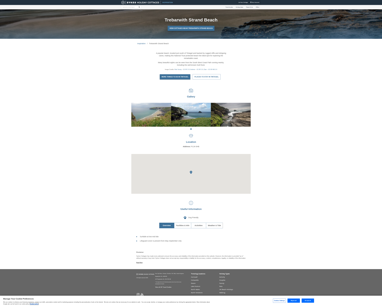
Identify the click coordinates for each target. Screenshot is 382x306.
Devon (193, 283)
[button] (191, 172)
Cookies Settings (279, 300)
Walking (222, 293)
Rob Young (177, 69)
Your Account (255, 2)
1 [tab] (191, 129)
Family (221, 283)
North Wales (195, 289)
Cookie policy (34, 304)
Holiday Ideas (239, 7)
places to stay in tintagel (206, 77)
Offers (257, 7)
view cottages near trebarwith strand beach (191, 28)
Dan (205, 69)
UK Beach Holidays (226, 289)
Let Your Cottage (243, 2)
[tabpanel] (151, 115)
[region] (191, 301)
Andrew (192, 69)
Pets (220, 286)
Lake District (195, 286)
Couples (222, 280)
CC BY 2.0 (186, 69)
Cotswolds (195, 280)
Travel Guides (229, 7)
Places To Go (249, 7)
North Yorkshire (196, 293)
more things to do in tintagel (175, 77)
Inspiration (141, 44)
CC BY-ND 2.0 (212, 69)
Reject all (294, 300)
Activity (222, 277)
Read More (139, 262)
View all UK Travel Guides (163, 287)
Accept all (308, 300)
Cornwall (194, 277)
